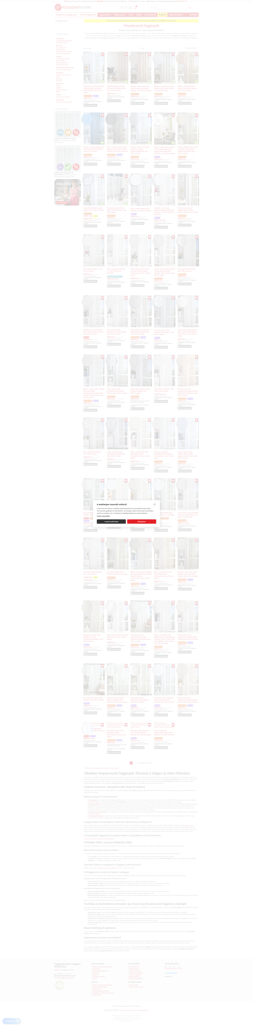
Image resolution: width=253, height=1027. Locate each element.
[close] (154, 504)
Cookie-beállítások (111, 522)
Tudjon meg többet (103, 516)
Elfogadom (142, 522)
